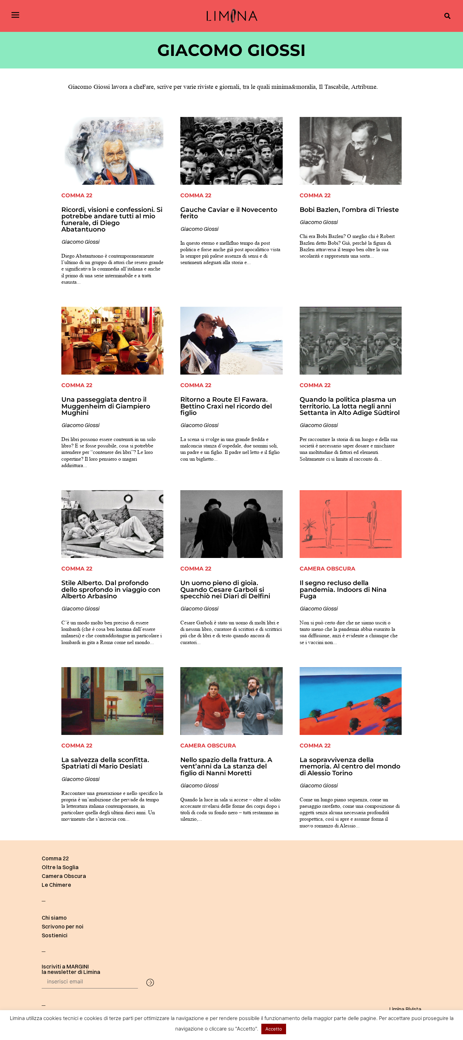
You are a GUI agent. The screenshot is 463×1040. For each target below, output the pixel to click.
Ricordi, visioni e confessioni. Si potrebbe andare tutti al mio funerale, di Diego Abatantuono (111, 219)
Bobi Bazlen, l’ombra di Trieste (349, 209)
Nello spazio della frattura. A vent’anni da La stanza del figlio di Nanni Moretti (226, 766)
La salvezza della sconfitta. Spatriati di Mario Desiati (105, 763)
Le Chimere (56, 884)
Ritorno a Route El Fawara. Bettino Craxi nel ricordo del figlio (226, 405)
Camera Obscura (64, 876)
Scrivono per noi (62, 926)
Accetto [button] (273, 1029)
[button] (447, 16)
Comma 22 (55, 858)
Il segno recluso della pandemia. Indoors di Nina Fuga (343, 589)
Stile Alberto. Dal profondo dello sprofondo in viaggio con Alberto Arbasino (110, 589)
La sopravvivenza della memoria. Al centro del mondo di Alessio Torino (350, 766)
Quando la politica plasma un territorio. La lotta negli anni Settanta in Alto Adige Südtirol (350, 405)
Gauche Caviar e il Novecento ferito (228, 212)
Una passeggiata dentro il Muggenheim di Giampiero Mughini (105, 405)
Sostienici (54, 935)
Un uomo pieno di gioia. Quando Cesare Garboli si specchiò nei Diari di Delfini (225, 589)
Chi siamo (54, 917)
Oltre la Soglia (60, 867)
